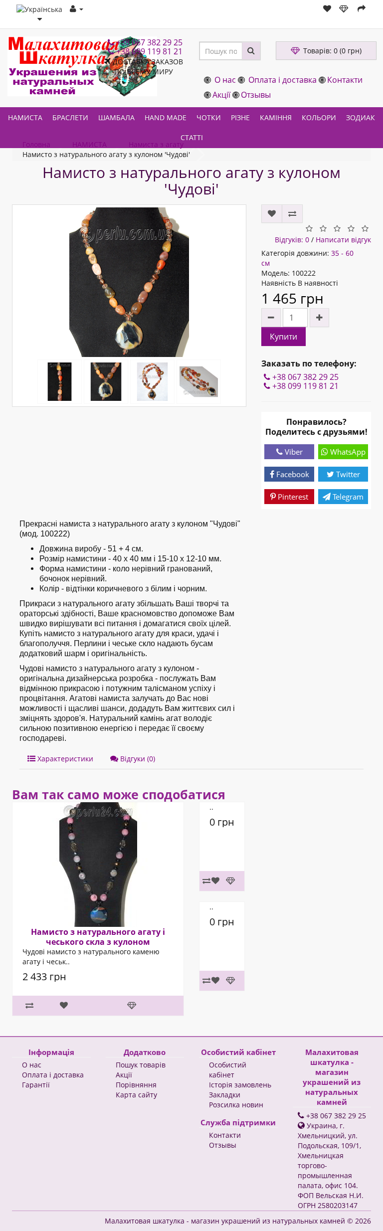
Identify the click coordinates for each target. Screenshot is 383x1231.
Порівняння (136, 1084)
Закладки (224, 1094)
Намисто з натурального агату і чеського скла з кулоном (98, 936)
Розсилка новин (236, 1104)
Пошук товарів (141, 1064)
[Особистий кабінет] (76, 8)
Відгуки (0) (136, 758)
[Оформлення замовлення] (361, 8)
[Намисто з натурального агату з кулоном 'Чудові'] (129, 282)
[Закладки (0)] (327, 8)
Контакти (345, 79)
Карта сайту (136, 1094)
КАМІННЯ (276, 117)
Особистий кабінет (227, 1069)
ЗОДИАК (360, 117)
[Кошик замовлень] (344, 8)
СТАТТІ (192, 137)
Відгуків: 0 (292, 239)
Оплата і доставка (282, 79)
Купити (283, 336)
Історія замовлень (240, 1084)
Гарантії (36, 1084)
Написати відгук (343, 239)
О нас (225, 79)
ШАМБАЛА (116, 117)
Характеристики (64, 758)
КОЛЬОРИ (319, 117)
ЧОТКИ (208, 117)
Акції (221, 94)
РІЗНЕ (240, 117)
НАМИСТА (25, 117)
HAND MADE (166, 117)
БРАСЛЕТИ (70, 117)
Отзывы (256, 94)
